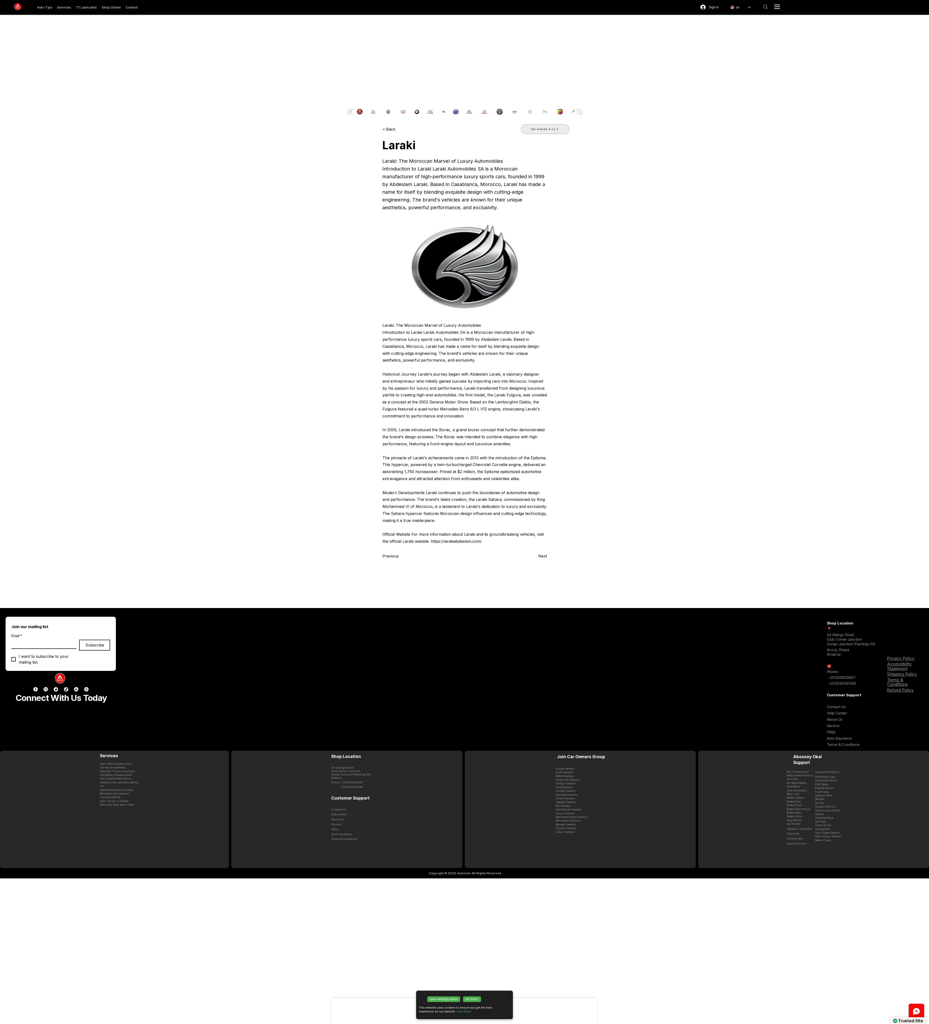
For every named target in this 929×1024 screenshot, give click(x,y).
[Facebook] (35, 689)
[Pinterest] (86, 689)
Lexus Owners (565, 813)
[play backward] (350, 112)
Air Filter (792, 779)
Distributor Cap (825, 777)
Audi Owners (564, 772)
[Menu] (777, 6)
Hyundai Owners (566, 794)
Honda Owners (566, 791)
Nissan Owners (566, 824)
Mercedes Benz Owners (572, 817)
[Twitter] (56, 689)
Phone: (833, 671)
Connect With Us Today (61, 698)
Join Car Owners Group (581, 756)
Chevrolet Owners (568, 779)
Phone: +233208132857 (347, 782)
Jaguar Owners (566, 802)
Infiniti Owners (565, 798)
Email (16, 636)
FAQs (831, 732)
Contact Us (836, 707)
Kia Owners (563, 806)
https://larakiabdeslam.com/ (456, 541)
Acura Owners (565, 768)
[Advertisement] (464, 951)
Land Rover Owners (569, 809)
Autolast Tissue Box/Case (117, 771)
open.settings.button (444, 999)
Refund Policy (900, 690)
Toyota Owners (566, 828)
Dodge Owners (566, 783)
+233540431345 (842, 683)
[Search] (765, 6)
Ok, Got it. (472, 999)
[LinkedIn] (76, 689)
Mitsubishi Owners (568, 820)
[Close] (509, 994)
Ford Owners (564, 787)
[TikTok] (66, 689)
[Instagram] (45, 689)
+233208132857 (841, 677)
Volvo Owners (565, 832)
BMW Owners (565, 776)
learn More (464, 1011)
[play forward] (578, 112)
